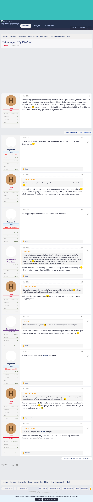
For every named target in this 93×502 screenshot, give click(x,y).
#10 (82, 424)
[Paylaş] (86, 96)
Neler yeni (36, 26)
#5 (82, 247)
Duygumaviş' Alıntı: (29, 286)
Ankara (16, 169)
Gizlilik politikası (67, 489)
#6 (82, 282)
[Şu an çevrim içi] (11, 147)
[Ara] (89, 28)
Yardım (77, 489)
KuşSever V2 (8, 489)
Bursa (16, 125)
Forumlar (25, 26)
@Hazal (45, 355)
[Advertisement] (46, 55)
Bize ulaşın (43, 489)
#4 (82, 210)
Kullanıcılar (49, 26)
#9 (82, 389)
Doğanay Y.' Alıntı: (29, 179)
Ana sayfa (84, 489)
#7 (82, 317)
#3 (82, 175)
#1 (89, 96)
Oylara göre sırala (85, 132)
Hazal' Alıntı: (27, 252)
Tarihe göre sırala (71, 132)
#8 (82, 351)
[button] (42, 26)
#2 (82, 137)
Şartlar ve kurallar (54, 489)
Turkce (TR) (23, 489)
